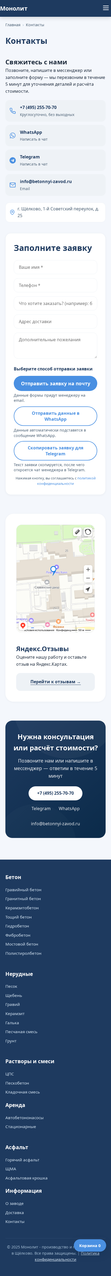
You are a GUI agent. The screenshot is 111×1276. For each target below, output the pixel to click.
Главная (12, 24)
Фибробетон (17, 935)
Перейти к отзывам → (55, 682)
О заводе (14, 1203)
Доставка (14, 1212)
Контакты (35, 24)
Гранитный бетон (23, 898)
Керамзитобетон (22, 907)
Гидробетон (17, 926)
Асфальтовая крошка (26, 1178)
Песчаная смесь (21, 1031)
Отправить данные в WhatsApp (55, 416)
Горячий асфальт (22, 1159)
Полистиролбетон (23, 953)
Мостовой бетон (21, 944)
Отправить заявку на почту (55, 383)
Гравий (12, 1004)
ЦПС (9, 1073)
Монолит (13, 8)
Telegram (41, 808)
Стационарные (20, 1126)
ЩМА (10, 1168)
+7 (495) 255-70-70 (55, 793)
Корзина (90, 1245)
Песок (11, 986)
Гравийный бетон (23, 889)
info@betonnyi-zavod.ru (55, 824)
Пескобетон (17, 1083)
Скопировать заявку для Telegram (55, 451)
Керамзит (15, 1013)
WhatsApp (69, 808)
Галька (12, 1022)
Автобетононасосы (24, 1117)
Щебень (13, 995)
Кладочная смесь (22, 1092)
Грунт (10, 1040)
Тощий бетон (18, 917)
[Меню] (106, 8)
